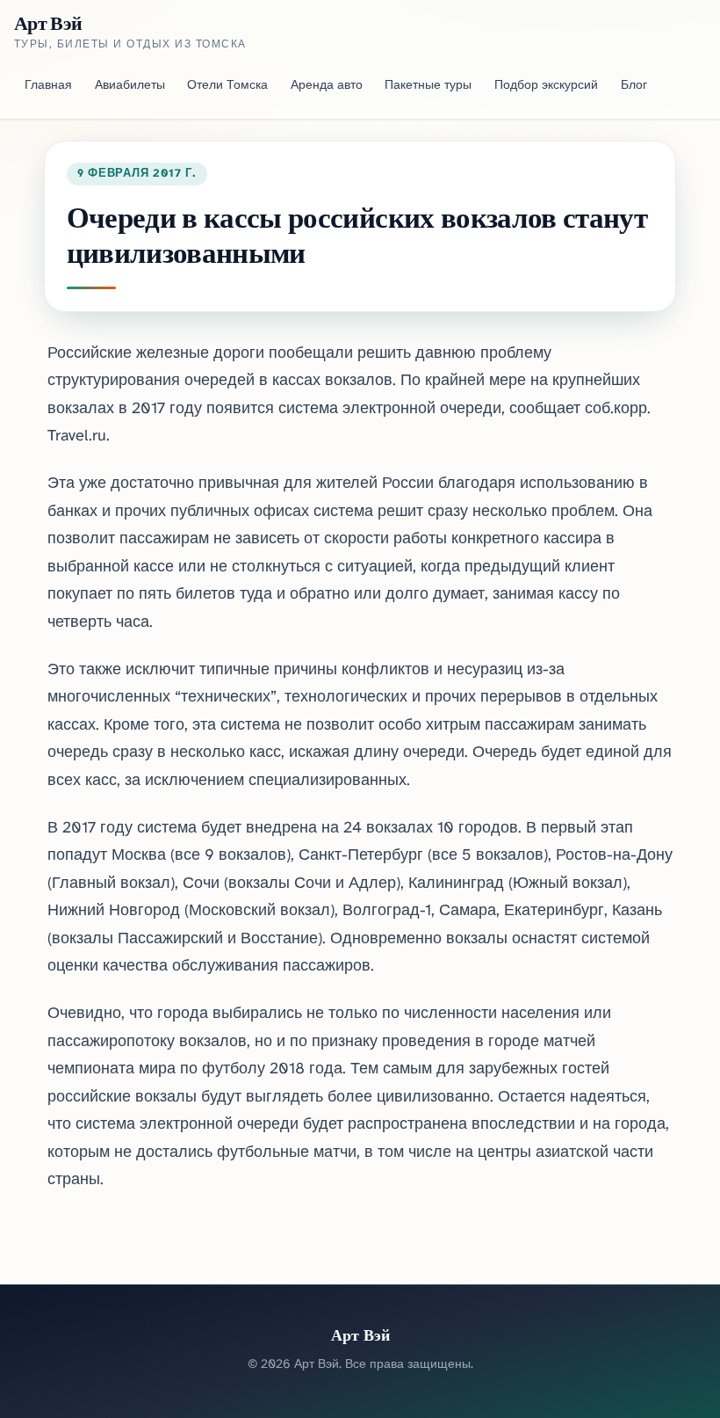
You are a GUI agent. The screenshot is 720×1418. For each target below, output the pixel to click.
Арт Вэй (48, 22)
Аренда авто (327, 85)
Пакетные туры (428, 85)
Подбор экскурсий (546, 85)
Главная (48, 85)
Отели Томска (227, 85)
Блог (634, 85)
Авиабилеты (130, 85)
